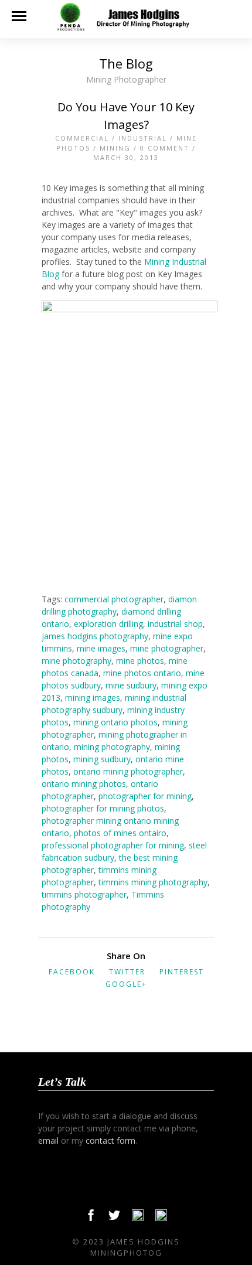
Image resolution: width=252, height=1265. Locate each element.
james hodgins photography (95, 636)
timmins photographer (84, 894)
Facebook (72, 972)
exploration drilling (108, 623)
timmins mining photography (152, 882)
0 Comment (164, 148)
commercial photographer (114, 599)
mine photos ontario (142, 672)
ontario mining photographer (128, 771)
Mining (115, 148)
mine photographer (166, 648)
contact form (110, 1140)
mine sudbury (130, 685)
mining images (92, 697)
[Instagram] (161, 1218)
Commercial (82, 138)
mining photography (112, 746)
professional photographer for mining (113, 845)
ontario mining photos (84, 783)
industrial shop (175, 623)
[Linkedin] (138, 1218)
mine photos (140, 660)
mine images (101, 648)
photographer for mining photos (103, 808)
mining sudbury (102, 759)
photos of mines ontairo (120, 832)
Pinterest (181, 972)
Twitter (127, 972)
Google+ (126, 984)
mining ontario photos (115, 722)
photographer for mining (145, 796)
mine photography (76, 660)
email (48, 1140)
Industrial (142, 138)
